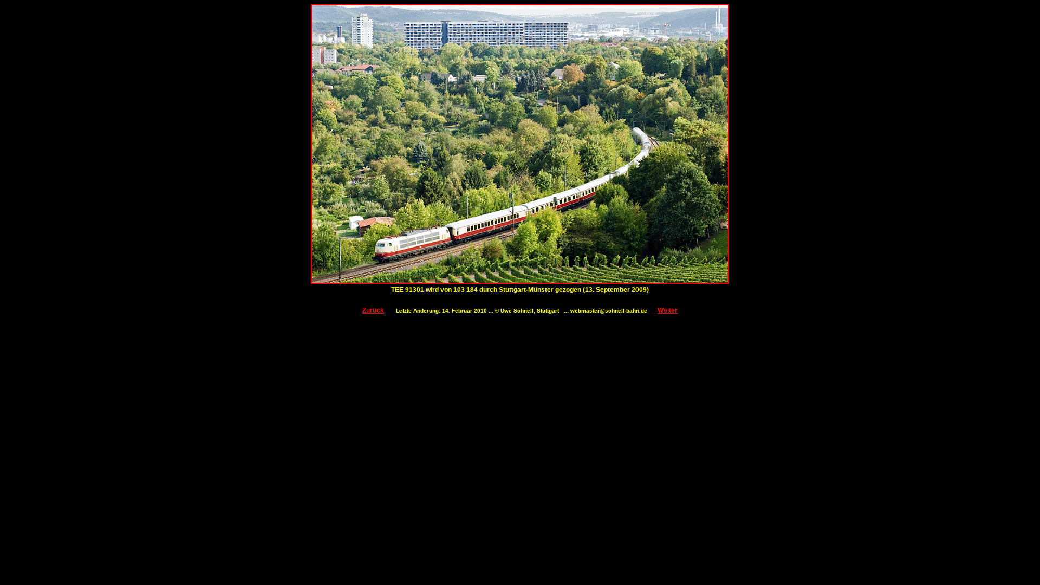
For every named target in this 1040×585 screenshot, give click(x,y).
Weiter (668, 310)
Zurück (373, 310)
